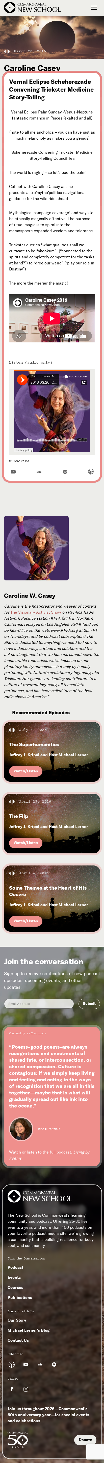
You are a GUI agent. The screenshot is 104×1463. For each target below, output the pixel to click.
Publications (20, 1297)
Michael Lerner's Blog (28, 1330)
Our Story (17, 1320)
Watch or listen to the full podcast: (49, 1155)
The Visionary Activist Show (35, 612)
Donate (85, 1440)
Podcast (15, 1267)
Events (14, 1277)
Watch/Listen (26, 771)
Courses (15, 1287)
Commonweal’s (56, 1215)
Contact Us (18, 1340)
